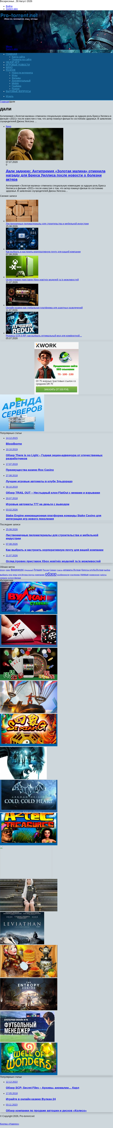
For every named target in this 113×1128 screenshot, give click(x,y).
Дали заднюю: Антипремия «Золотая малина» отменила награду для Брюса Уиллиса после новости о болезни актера (55, 175)
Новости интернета (22, 72)
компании (40, 575)
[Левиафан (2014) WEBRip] (22, 943)
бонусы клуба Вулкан (92, 570)
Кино (9, 67)
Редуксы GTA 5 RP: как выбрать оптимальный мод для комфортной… (44, 335)
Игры (15, 75)
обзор (50, 573)
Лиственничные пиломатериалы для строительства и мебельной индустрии (47, 223)
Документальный (21, 80)
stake (8, 570)
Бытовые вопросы (18, 91)
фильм (17, 578)
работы (103, 575)
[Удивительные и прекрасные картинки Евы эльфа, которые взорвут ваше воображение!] (28, 910)
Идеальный (28, 570)
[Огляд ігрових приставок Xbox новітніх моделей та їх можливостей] (22, 277)
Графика (16, 86)
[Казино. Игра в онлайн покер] (28, 646)
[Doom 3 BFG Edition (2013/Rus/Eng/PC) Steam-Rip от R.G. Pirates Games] (26, 877)
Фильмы (16, 78)
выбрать (4, 575)
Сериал (53, 570)
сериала (3, 578)
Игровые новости (18, 65)
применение (94, 575)
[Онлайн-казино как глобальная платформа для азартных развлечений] (22, 305)
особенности (63, 575)
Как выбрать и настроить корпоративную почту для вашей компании (43, 251)
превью (84, 574)
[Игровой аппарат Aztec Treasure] (28, 844)
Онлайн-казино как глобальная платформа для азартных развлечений (44, 307)
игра (10, 575)
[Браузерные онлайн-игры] (27, 1041)
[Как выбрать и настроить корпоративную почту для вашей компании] (22, 249)
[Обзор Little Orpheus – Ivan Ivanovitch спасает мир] (28, 712)
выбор (107, 570)
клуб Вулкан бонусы (26, 575)
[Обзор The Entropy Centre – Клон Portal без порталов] (28, 1009)
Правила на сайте (21, 59)
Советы (60, 570)
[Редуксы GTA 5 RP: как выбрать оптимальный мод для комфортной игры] (22, 333)
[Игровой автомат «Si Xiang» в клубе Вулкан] (28, 745)
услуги (11, 578)
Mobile (15, 83)
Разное (11, 70)
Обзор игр (12, 62)
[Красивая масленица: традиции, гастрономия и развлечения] (28, 976)
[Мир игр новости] (19, 41)
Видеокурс (17, 569)
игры (15, 575)
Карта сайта (18, 57)
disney (2, 570)
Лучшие (38, 570)
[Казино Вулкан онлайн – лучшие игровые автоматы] (28, 613)
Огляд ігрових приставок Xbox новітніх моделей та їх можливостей (42, 279)
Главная (4, 101)
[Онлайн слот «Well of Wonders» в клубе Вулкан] (28, 1074)
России (46, 570)
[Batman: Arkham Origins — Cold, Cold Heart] (28, 811)
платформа (75, 575)
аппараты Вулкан (72, 570)
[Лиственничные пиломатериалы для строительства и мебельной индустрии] (22, 221)
